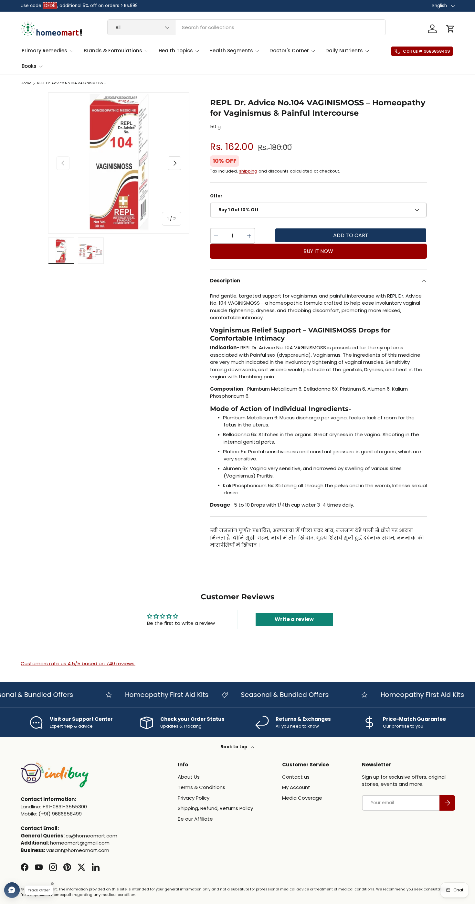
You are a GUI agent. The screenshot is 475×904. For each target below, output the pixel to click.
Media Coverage (302, 797)
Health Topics (176, 50)
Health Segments (231, 50)
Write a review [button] (294, 619)
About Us (189, 776)
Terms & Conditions (201, 787)
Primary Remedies (44, 50)
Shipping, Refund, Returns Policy (215, 808)
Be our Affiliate (195, 818)
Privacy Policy (193, 797)
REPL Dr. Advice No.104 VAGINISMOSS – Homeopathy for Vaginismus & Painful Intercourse (73, 83)
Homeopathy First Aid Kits (157, 694)
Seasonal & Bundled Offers (275, 694)
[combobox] (246, 27)
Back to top (234, 747)
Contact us (296, 776)
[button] (450, 29)
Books (29, 66)
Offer (216, 196)
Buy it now (318, 251)
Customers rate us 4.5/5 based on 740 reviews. (78, 663)
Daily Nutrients (344, 50)
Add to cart (350, 235)
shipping (248, 171)
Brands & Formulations (113, 50)
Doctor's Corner (289, 50)
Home (26, 83)
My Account (296, 787)
